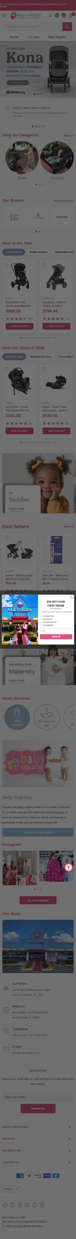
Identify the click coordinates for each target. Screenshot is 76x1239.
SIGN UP (56, 636)
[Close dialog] (71, 597)
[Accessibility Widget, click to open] (68, 867)
